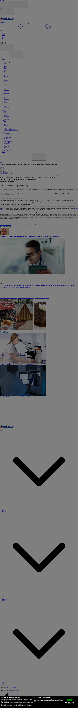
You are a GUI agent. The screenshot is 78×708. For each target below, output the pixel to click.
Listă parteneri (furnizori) (37, 701)
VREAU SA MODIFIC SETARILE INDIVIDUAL (69, 703)
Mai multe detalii (30, 700)
